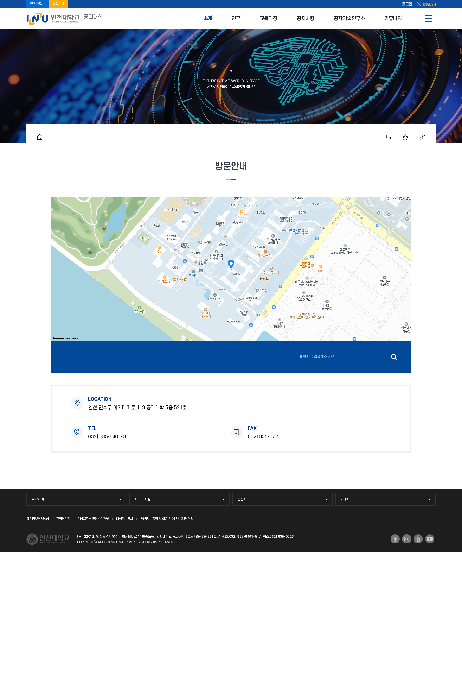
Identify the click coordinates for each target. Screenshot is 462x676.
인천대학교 (37, 4)
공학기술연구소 (349, 18)
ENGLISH (429, 4)
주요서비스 (39, 499)
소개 (207, 18)
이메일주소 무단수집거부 (93, 519)
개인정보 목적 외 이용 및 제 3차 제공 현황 (166, 519)
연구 (235, 18)
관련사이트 (245, 499)
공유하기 (422, 137)
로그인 (407, 4)
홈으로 (40, 137)
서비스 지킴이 (144, 499)
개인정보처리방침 (37, 519)
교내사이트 (348, 499)
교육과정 (268, 18)
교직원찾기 (63, 519)
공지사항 (305, 18)
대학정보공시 (124, 519)
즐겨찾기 (405, 137)
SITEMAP (428, 18)
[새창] (395, 539)
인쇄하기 (388, 137)
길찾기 (394, 357)
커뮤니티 (393, 18)
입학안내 (58, 4)
